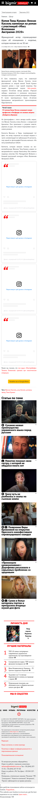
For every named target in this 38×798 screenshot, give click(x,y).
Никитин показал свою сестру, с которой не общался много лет (16, 463)
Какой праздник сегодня (9, 12)
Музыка (12, 710)
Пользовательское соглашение (12, 755)
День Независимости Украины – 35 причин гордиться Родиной (21, 669)
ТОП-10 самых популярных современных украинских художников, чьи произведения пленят (20, 654)
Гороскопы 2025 (24, 12)
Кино (5, 710)
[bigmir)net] (12, 2)
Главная (4, 17)
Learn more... (23, 794)
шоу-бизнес (21, 390)
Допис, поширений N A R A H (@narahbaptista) (19, 208)
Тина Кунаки (10, 392)
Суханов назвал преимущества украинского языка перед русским (16, 429)
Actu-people (32, 88)
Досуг (11, 17)
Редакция (5, 741)
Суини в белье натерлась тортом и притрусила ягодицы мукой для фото (14, 604)
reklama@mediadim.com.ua (11, 766)
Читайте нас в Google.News (19, 381)
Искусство (31, 710)
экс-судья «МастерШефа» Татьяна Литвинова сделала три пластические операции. (19, 370)
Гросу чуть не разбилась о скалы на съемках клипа (14, 496)
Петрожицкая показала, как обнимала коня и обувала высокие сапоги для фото (21, 685)
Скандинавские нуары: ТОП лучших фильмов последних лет (21, 663)
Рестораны (21, 710)
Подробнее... (10, 790)
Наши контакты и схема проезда (13, 745)
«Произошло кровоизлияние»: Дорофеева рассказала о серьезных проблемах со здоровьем (16, 567)
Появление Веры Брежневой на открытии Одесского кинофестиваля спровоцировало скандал (17, 531)
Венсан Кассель (10, 390)
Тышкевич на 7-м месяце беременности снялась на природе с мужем (21, 677)
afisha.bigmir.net (14, 731)
